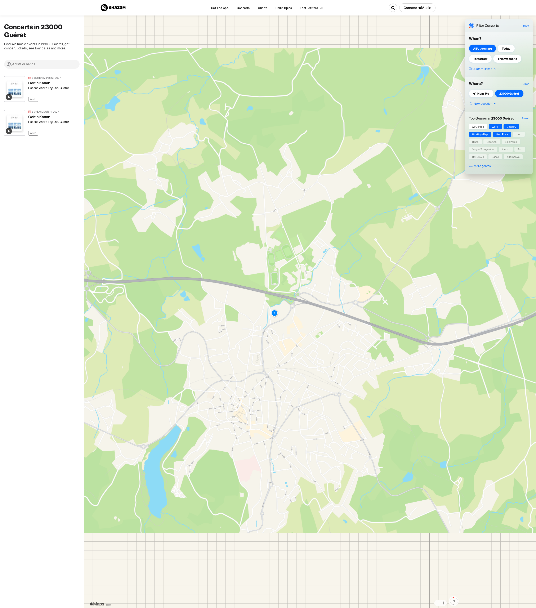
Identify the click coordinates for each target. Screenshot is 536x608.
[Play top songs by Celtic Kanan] (9, 97)
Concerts (243, 8)
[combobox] (41, 64)
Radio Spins (284, 8)
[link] (40, 89)
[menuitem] (220, 8)
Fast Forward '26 (311, 8)
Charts (262, 8)
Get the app (220, 8)
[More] (75, 99)
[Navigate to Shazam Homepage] (113, 7)
